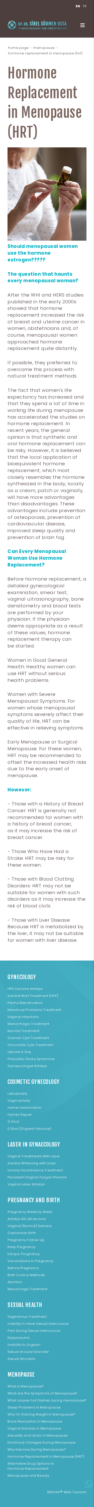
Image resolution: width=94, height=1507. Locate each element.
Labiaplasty (18, 1093)
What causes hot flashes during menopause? (47, 1400)
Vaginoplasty (19, 1100)
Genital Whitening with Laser (32, 1163)
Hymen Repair (20, 1114)
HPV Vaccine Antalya (25, 989)
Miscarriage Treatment (28, 1289)
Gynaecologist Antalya (27, 1066)
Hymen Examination (25, 1107)
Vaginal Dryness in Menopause (34, 1428)
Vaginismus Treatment (27, 1316)
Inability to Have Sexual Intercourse (38, 1324)
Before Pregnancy (23, 1268)
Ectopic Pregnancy (24, 1254)
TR (84, 6)
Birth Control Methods (26, 1275)
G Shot (13, 1121)
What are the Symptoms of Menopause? (42, 1393)
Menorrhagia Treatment (28, 1024)
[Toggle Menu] (82, 25)
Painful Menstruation (25, 1003)
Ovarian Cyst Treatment (28, 1038)
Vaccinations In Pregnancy (31, 1261)
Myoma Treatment (24, 1031)
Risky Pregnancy (22, 1247)
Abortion (15, 1282)
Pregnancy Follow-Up (26, 1240)
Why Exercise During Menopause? (37, 1449)
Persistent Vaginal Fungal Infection (37, 1177)
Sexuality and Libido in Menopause (38, 1435)
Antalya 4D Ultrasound (27, 1219)
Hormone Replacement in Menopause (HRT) (46, 1456)
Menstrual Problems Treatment (34, 1010)
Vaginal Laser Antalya (26, 1184)
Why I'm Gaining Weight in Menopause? (41, 1414)
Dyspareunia (19, 1338)
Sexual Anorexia (21, 1359)
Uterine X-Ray (19, 1052)
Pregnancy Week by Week (30, 1212)
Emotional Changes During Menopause (41, 1442)
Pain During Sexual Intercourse (34, 1331)
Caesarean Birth (22, 1233)
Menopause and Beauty (28, 1475)
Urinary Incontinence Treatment (35, 1170)
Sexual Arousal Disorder (28, 1352)
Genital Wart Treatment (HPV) (33, 996)
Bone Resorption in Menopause (35, 1421)
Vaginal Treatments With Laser (34, 1156)
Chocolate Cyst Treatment (30, 1045)
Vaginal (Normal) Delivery (30, 1226)
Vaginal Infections (23, 1017)
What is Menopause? (26, 1386)
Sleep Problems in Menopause (34, 1407)
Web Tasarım (75, 1492)
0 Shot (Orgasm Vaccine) (29, 1128)
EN (78, 6)
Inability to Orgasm (24, 1345)
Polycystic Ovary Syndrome (31, 1059)
